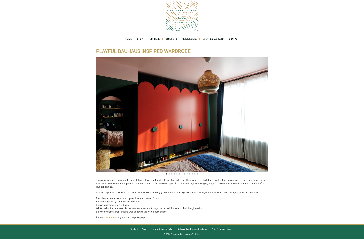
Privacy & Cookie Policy (162, 229)
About (144, 229)
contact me (110, 217)
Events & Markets (213, 39)
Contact (234, 39)
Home (128, 39)
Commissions (189, 39)
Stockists (171, 39)
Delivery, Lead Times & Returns (192, 229)
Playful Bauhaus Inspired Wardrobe (143, 51)
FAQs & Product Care (221, 229)
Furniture (154, 39)
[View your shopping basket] (232, 16)
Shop (140, 39)
